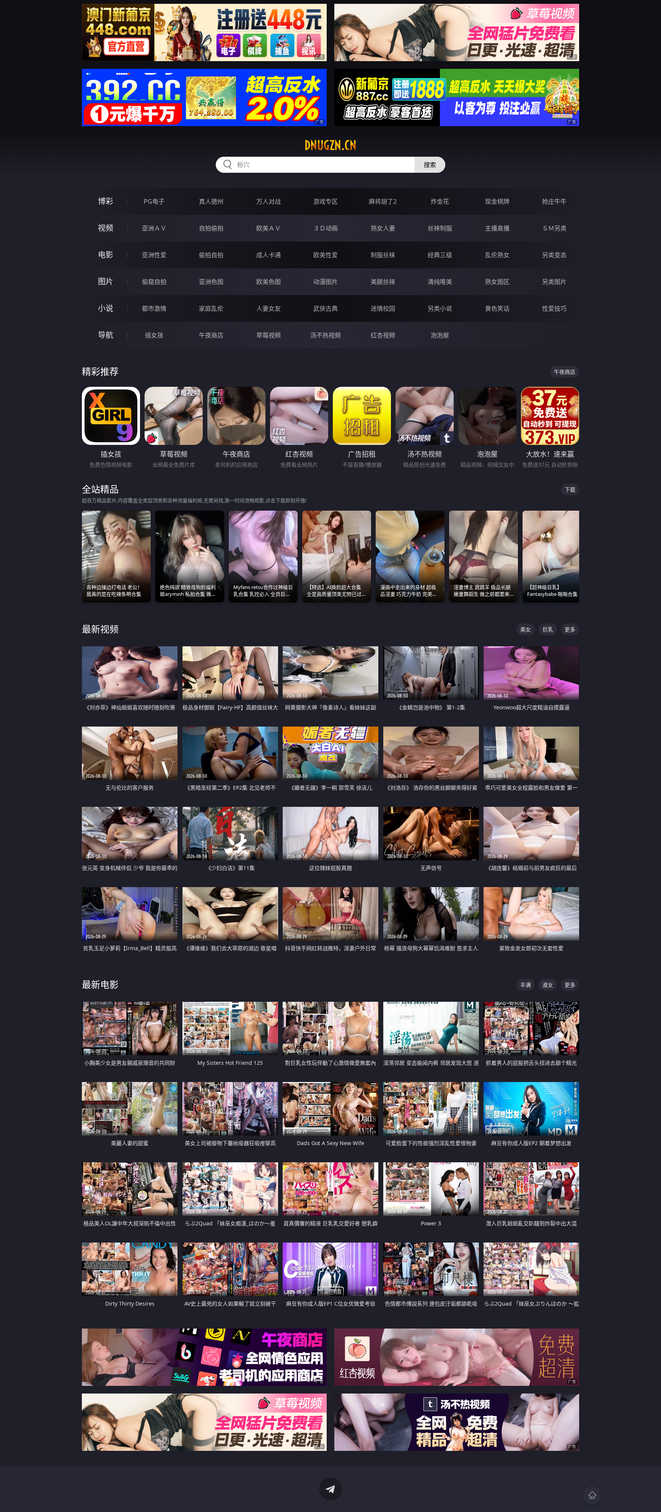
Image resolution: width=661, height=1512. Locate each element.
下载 (570, 489)
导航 (105, 335)
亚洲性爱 (154, 255)
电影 (105, 255)
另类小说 (440, 308)
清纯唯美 (440, 281)
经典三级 (440, 255)
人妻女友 (268, 308)
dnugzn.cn (330, 145)
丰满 (525, 984)
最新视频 (100, 629)
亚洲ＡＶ (154, 228)
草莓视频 (268, 335)
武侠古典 (325, 308)
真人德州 (211, 201)
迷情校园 (383, 308)
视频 (105, 228)
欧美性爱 (325, 255)
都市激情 (154, 308)
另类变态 (554, 255)
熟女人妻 (383, 228)
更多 (570, 629)
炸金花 (440, 201)
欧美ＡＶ (268, 228)
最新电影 (100, 984)
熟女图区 (497, 281)
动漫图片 (325, 281)
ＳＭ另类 (554, 228)
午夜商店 (211, 335)
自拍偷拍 (211, 228)
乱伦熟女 (497, 255)
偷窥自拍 (154, 281)
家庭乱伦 (211, 308)
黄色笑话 (497, 308)
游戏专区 (325, 201)
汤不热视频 (325, 335)
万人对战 (268, 201)
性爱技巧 (554, 308)
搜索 (430, 165)
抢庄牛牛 (554, 201)
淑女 (547, 984)
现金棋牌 (497, 201)
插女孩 (154, 335)
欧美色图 (268, 281)
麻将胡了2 (383, 201)
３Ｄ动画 (325, 228)
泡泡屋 (440, 335)
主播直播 (497, 228)
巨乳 (547, 629)
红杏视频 (383, 335)
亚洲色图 (211, 281)
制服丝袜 (383, 255)
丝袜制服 (440, 228)
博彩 (105, 201)
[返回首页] (592, 1495)
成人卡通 (268, 255)
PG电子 (154, 201)
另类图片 (554, 281)
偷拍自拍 (211, 255)
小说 (105, 308)
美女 (525, 629)
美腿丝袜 (383, 281)
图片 (105, 281)
